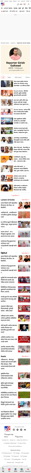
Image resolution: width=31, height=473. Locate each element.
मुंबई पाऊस (5, 11)
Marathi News (5, 43)
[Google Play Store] (9, 435)
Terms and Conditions (15, 446)
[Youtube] (25, 430)
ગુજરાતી (23, 1)
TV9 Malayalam (16, 459)
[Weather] (18, 4)
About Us (12, 440)
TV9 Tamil (7, 459)
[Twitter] (18, 430)
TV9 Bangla (6, 456)
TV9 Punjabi (23, 456)
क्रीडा (26, 8)
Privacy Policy (22, 443)
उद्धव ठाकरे (21, 11)
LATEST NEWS (8, 8)
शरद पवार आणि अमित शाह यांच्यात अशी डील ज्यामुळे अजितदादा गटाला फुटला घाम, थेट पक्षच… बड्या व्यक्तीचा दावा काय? (21, 104)
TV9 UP (24, 459)
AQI (21, 4)
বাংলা (19, 1)
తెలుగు (14, 1)
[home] (2, 8)
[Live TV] (24, 4)
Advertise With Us (22, 440)
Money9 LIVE (19, 462)
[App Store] (20, 437)
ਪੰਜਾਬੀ (27, 1)
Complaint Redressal (10, 443)
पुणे (23, 8)
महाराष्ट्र (15, 8)
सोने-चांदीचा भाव (13, 11)
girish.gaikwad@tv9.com (16, 70)
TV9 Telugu (16, 453)
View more (25, 200)
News (9, 77)
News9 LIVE (10, 462)
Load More (15, 195)
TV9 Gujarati (15, 456)
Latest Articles (8, 199)
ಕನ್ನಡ (10, 1)
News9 (6, 1)
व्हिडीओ (4, 253)
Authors (13, 43)
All (3, 77)
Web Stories (18, 77)
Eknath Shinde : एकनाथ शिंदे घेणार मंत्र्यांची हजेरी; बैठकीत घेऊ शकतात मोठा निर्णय (22, 112)
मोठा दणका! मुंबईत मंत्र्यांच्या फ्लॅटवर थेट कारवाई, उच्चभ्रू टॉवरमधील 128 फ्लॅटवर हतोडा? (22, 83)
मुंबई (20, 8)
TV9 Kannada (25, 453)
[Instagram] (21, 430)
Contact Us (5, 440)
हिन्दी (2, 1)
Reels (3, 356)
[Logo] (2, 4)
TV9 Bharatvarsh (6, 453)
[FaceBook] (14, 430)
